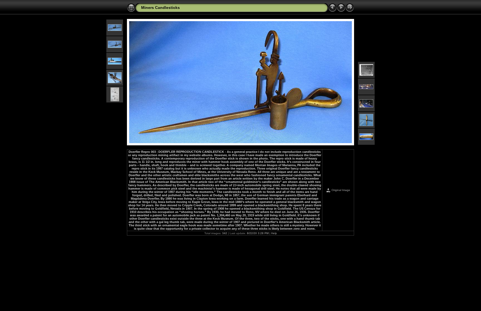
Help (274, 233)
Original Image (340, 190)
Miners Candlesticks (160, 7)
